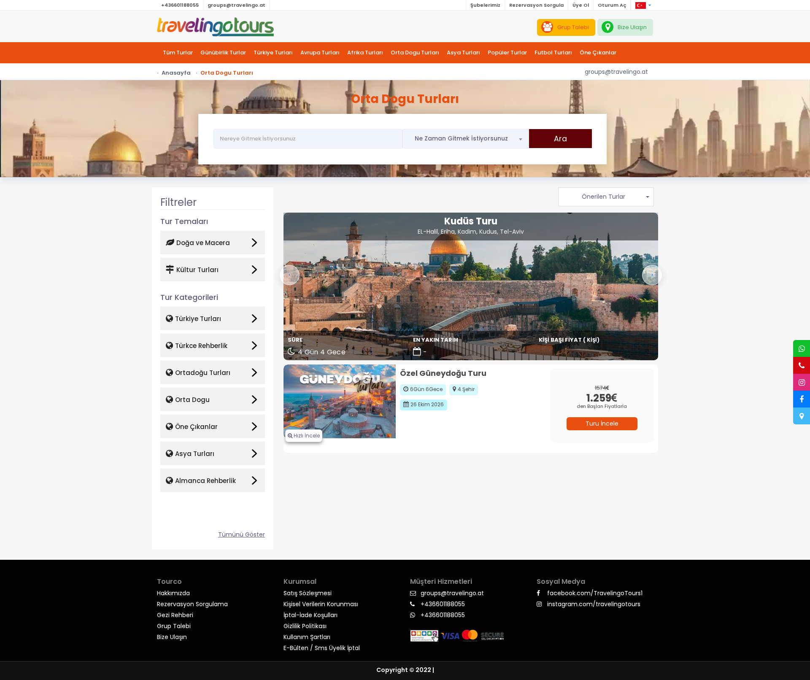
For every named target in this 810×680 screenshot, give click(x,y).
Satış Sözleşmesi (308, 593)
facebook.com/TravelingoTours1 (595, 593)
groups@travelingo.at (236, 5)
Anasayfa (176, 73)
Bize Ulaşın (172, 637)
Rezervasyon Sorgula (536, 5)
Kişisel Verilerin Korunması (321, 604)
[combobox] (465, 138)
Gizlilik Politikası (305, 626)
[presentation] (289, 275)
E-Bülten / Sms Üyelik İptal (322, 648)
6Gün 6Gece (426, 389)
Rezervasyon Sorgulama (192, 604)
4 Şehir (466, 389)
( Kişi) (591, 339)
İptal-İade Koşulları (311, 615)
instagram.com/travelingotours (593, 604)
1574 (600, 388)
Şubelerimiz (485, 5)
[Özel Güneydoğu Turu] (340, 401)
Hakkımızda (173, 593)
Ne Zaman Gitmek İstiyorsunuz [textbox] (461, 138)
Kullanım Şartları (307, 637)
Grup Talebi (174, 626)
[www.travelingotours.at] (215, 25)
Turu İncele (602, 423)
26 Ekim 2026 (427, 404)
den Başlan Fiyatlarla (602, 406)
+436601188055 (180, 5)
